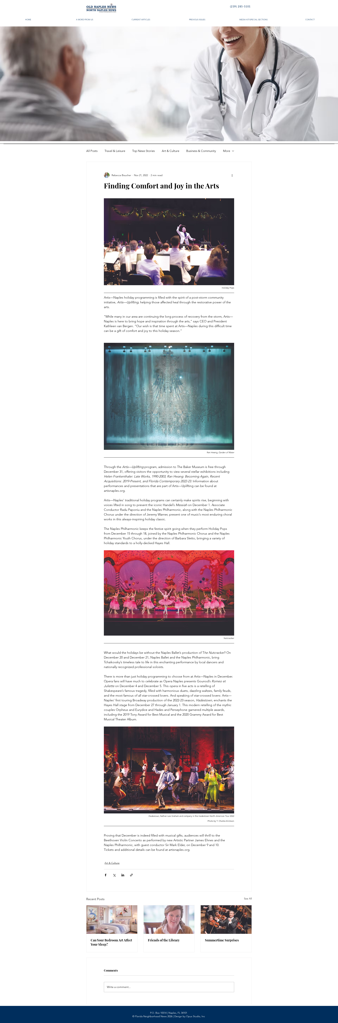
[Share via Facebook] (105, 875)
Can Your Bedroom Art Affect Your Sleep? (111, 942)
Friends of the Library (164, 940)
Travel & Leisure (115, 151)
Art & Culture (170, 151)
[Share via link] (131, 875)
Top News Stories (143, 151)
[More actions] (232, 175)
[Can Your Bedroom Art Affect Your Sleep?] (111, 919)
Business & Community (201, 151)
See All (248, 898)
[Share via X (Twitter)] (114, 875)
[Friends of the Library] (169, 919)
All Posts (92, 151)
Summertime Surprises (222, 940)
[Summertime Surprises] (226, 919)
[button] (169, 83)
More (226, 151)
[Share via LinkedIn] (122, 875)
